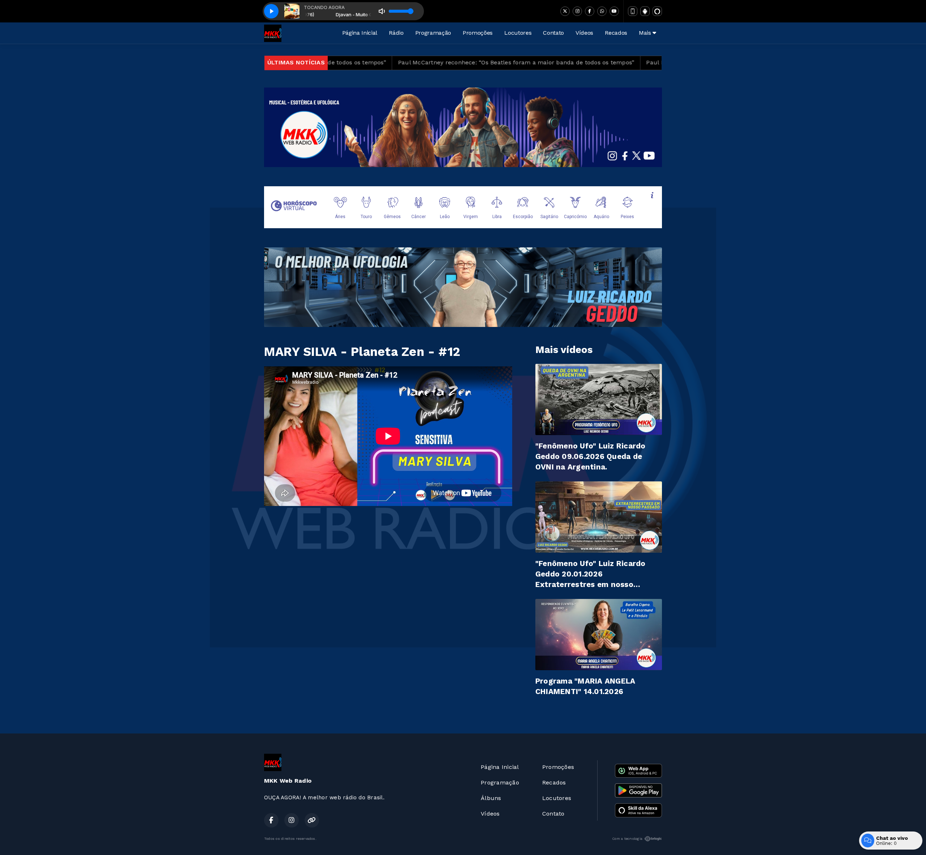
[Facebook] (589, 11)
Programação (433, 32)
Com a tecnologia (627, 839)
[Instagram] (577, 11)
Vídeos (584, 32)
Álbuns (491, 798)
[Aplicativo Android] (645, 11)
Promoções (478, 32)
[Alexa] (657, 11)
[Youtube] (614, 11)
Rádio (396, 32)
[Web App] (632, 11)
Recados (616, 32)
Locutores (517, 32)
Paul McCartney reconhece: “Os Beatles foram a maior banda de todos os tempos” (449, 62)
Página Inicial (360, 32)
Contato (553, 32)
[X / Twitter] (565, 11)
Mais (646, 32)
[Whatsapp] (602, 11)
